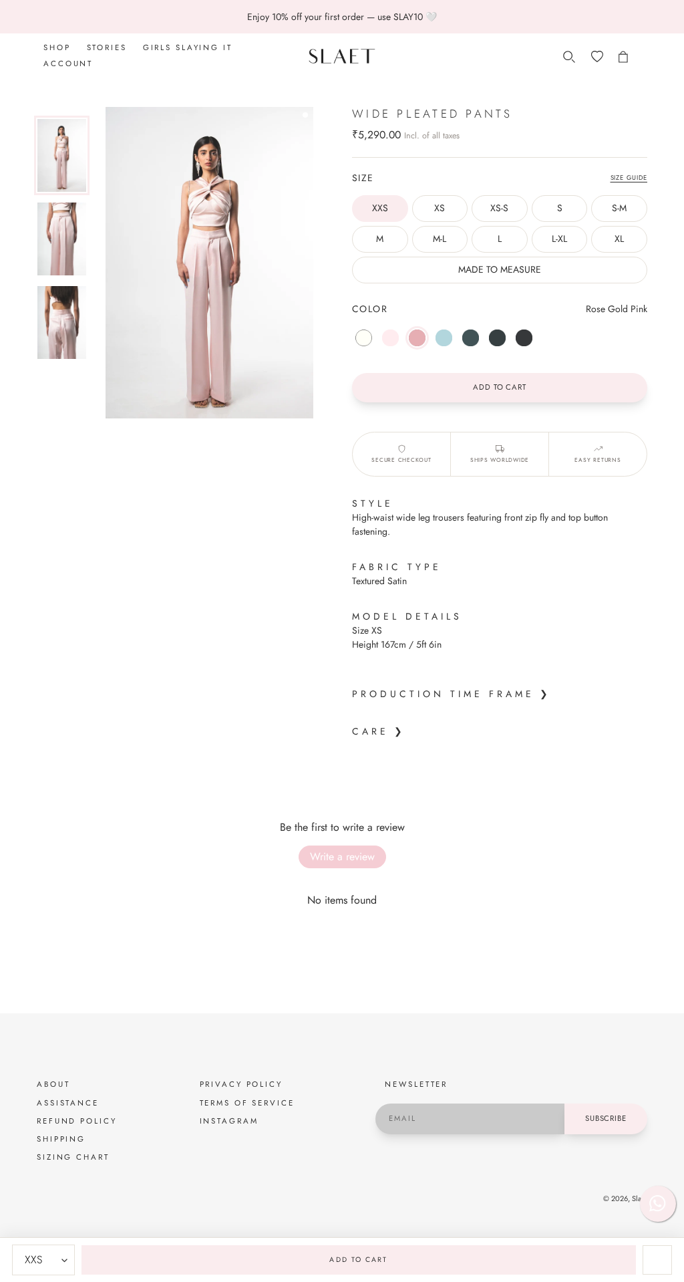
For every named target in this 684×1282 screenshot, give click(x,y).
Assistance (68, 1103)
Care (370, 731)
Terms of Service (247, 1103)
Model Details (407, 616)
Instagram (229, 1121)
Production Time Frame (443, 693)
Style (372, 503)
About (53, 1084)
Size (363, 177)
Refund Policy (76, 1121)
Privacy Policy (241, 1084)
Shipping (61, 1139)
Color (369, 308)
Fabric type (397, 566)
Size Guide (629, 177)
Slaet (639, 1198)
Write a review (342, 856)
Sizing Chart (73, 1157)
